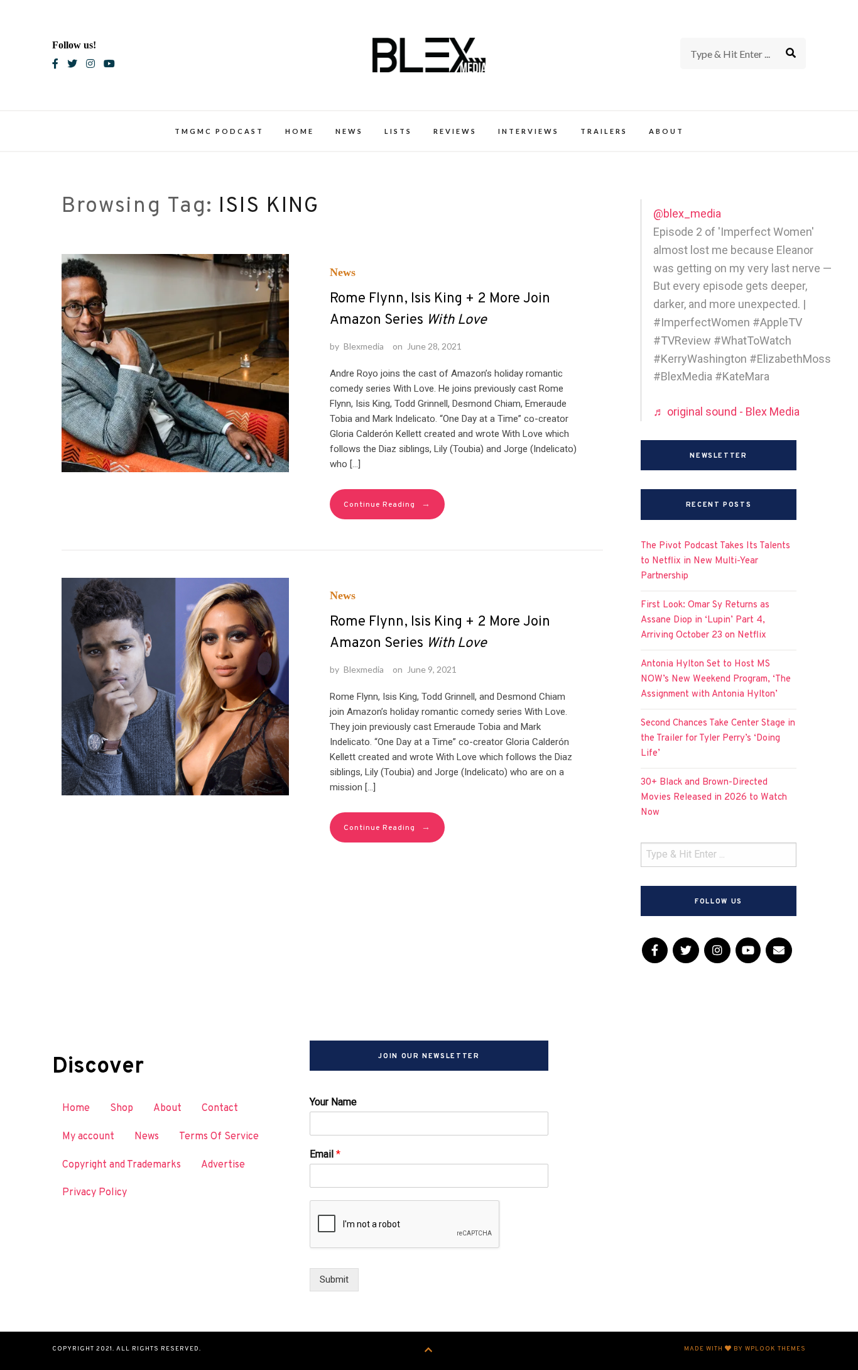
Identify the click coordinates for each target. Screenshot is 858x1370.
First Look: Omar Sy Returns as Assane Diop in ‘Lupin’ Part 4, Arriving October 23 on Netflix (705, 620)
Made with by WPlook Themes (745, 1349)
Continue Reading (387, 505)
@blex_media (687, 213)
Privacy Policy (94, 1192)
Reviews (455, 131)
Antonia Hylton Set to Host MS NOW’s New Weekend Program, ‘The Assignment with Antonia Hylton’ (716, 679)
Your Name (333, 1102)
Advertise (223, 1165)
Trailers (603, 131)
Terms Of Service (219, 1136)
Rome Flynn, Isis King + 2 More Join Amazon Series (440, 309)
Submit (334, 1279)
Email (325, 1154)
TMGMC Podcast (219, 131)
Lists (398, 131)
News (349, 131)
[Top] (429, 1350)
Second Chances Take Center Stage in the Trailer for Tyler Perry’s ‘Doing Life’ (718, 738)
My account (88, 1136)
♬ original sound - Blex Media (726, 411)
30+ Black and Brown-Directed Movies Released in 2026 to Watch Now (714, 797)
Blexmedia (364, 346)
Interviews (528, 131)
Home (299, 131)
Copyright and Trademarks (121, 1165)
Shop (121, 1108)
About (666, 131)
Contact (220, 1108)
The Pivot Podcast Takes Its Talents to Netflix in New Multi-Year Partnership (715, 561)
